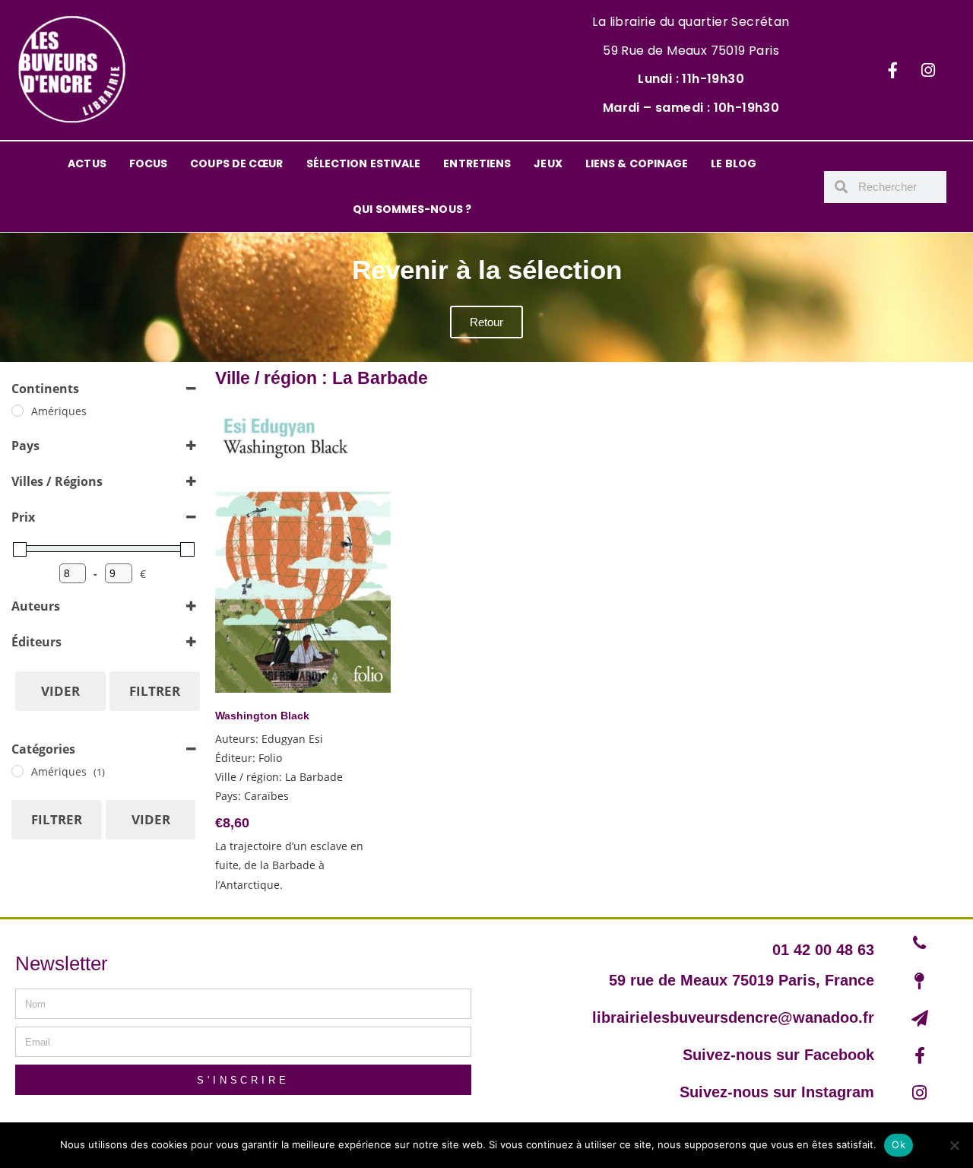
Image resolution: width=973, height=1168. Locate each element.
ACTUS (87, 163)
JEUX (548, 163)
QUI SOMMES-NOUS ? (412, 209)
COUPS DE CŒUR (236, 163)
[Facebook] (892, 70)
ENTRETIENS (477, 163)
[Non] (954, 1145)
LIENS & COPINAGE (637, 163)
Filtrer (154, 691)
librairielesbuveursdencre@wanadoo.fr (733, 1017)
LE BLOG (733, 163)
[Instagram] (928, 70)
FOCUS (148, 163)
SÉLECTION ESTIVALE (363, 163)
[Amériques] (17, 411)
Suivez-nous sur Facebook (778, 1054)
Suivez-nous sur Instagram (777, 1092)
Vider (60, 691)
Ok (898, 1144)
